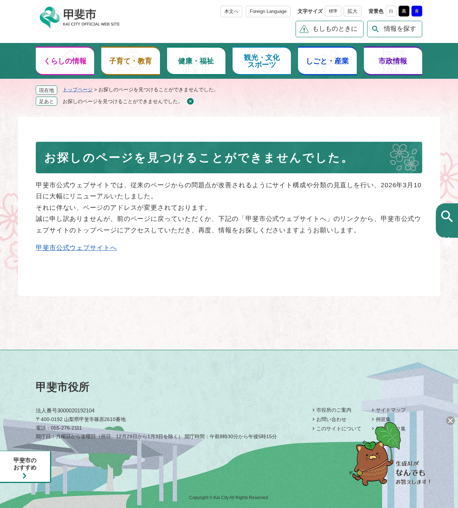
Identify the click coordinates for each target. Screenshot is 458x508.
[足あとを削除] (190, 101)
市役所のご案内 (333, 410)
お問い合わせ (331, 419)
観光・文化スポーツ (262, 60)
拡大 (352, 11)
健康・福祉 (196, 61)
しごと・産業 (327, 61)
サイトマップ (391, 410)
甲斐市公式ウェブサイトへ (76, 247)
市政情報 (393, 61)
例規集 (383, 419)
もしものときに (334, 28)
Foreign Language (268, 11)
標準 (333, 11)
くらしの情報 (65, 61)
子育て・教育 (130, 61)
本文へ (231, 11)
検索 (447, 229)
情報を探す (400, 28)
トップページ (78, 89)
